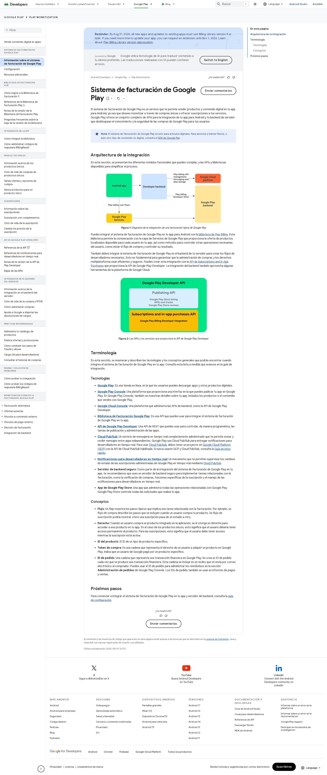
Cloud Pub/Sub (158, 445)
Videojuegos (103, 705)
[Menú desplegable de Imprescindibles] (59, 4)
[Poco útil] (233, 77)
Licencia (69, 766)
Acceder (318, 4)
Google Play (141, 4)
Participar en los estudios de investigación (296, 728)
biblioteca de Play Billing (213, 234)
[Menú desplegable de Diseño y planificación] (99, 4)
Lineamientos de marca (90, 766)
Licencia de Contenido (217, 639)
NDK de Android (243, 730)
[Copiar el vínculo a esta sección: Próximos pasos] (125, 589)
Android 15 (194, 716)
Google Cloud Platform (148, 751)
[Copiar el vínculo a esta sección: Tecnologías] (113, 379)
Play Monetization (43, 17)
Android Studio (298, 4)
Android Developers (101, 77)
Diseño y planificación (81, 4)
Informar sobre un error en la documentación (296, 715)
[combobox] (232, 4)
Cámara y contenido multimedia (113, 721)
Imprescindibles (45, 4)
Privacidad (101, 727)
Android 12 (194, 732)
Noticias (54, 727)
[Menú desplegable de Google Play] (152, 4)
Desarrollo (114, 4)
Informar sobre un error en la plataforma (296, 707)
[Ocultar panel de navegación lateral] (41, 768)
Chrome (108, 751)
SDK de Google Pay (169, 138)
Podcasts (55, 738)
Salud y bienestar (105, 716)
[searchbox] (23, 30)
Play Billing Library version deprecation (128, 42)
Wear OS (147, 710)
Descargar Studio (244, 725)
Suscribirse (284, 767)
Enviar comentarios (218, 90)
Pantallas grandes (151, 705)
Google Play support (291, 721)
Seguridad (55, 716)
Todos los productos (179, 751)
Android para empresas (62, 710)
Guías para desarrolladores (249, 714)
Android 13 (194, 727)
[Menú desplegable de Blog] (175, 4)
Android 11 (194, 738)
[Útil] (228, 77)
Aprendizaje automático (109, 710)
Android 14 (194, 721)
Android (54, 705)
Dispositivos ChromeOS (154, 716)
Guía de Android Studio (247, 708)
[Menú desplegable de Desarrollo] (125, 4)
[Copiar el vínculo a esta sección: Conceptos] (112, 502)
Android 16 (194, 710)
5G (97, 732)
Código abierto (58, 721)
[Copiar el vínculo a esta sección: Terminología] (119, 353)
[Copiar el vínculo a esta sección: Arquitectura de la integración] (153, 155)
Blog (168, 4)
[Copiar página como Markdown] (119, 98)
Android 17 (194, 705)
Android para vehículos (154, 721)
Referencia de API (244, 719)
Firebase (124, 751)
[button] (22, 405)
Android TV (148, 727)
